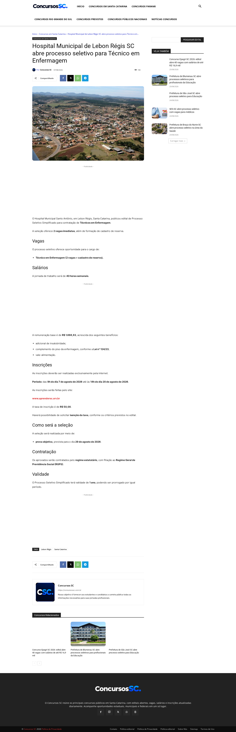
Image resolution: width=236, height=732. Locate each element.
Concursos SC (46, 70)
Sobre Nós (182, 729)
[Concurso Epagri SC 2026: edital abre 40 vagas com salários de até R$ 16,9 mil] (49, 634)
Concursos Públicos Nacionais (127, 19)
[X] (70, 78)
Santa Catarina (60, 549)
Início (80, 6)
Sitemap (194, 729)
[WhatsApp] (78, 78)
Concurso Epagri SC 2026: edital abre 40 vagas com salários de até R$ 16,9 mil (49, 653)
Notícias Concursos (164, 19)
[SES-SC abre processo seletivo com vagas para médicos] (159, 113)
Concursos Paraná (144, 6)
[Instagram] (109, 712)
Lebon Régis (46, 549)
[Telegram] (85, 78)
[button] (200, 6)
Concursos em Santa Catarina (108, 6)
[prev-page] (34, 663)
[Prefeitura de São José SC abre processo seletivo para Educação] (126, 634)
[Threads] (135, 712)
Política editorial (127, 729)
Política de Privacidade (147, 729)
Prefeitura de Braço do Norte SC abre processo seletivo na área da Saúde (186, 127)
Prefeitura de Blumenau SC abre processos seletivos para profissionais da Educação (88, 653)
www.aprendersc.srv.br (46, 398)
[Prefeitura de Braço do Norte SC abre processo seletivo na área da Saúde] (159, 128)
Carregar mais (176, 140)
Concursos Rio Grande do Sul (53, 19)
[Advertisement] (88, 190)
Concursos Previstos (90, 19)
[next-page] (39, 663)
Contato (113, 729)
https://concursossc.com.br (69, 590)
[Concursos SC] (34, 69)
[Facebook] (63, 78)
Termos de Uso (207, 729)
